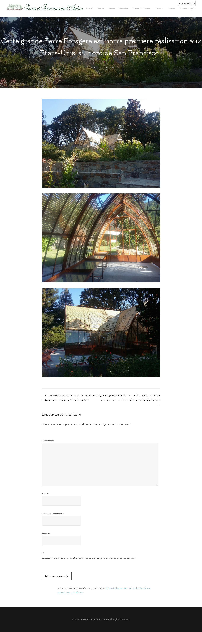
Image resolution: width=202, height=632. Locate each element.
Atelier (100, 9)
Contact (171, 9)
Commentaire (48, 440)
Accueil (89, 9)
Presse (159, 9)
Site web (46, 533)
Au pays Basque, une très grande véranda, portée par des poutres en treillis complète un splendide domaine (130, 400)
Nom (45, 494)
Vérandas (123, 9)
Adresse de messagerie (53, 513)
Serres (112, 9)
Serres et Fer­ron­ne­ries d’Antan (94, 619)
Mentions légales (187, 9)
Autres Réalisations (142, 9)
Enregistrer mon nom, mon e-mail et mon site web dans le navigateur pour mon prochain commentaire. (89, 558)
